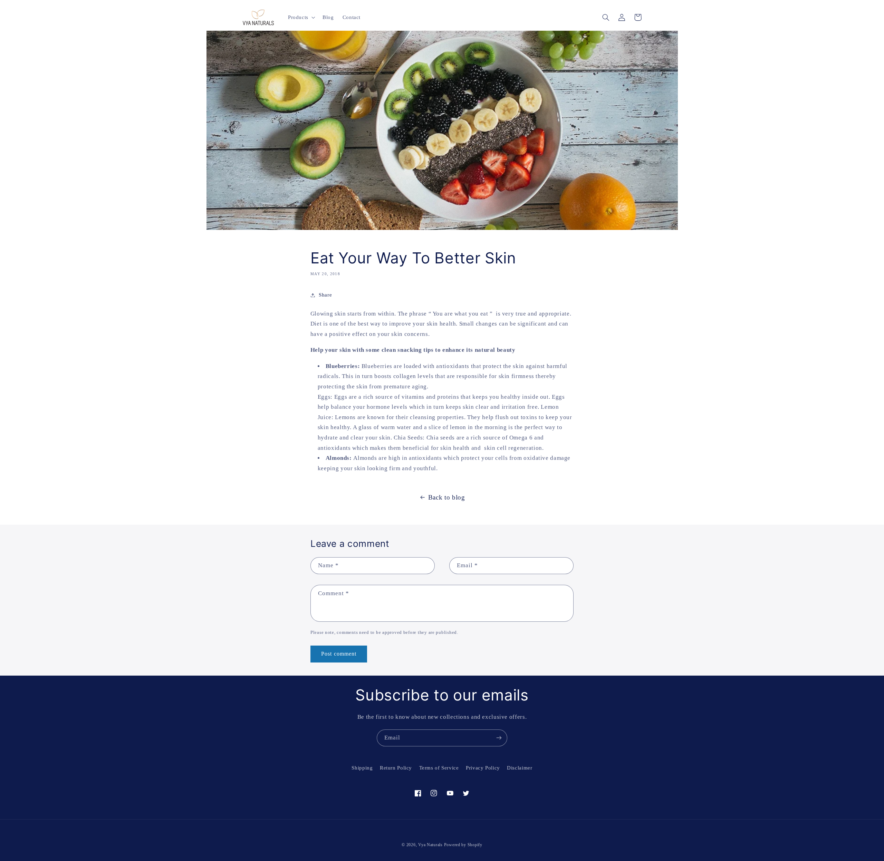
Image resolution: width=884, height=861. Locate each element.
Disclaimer (519, 768)
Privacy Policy (483, 768)
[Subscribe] (499, 737)
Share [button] (325, 295)
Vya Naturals (430, 845)
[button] (301, 17)
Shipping (362, 768)
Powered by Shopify (463, 845)
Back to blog (446, 497)
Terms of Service (439, 768)
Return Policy (396, 768)
